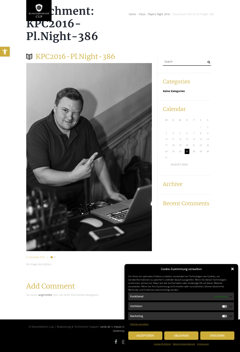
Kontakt (206, 30)
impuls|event (122, 326)
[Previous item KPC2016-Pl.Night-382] (57, 157)
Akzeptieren (145, 335)
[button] (5, 52)
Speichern (217, 335)
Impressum (203, 343)
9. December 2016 (35, 257)
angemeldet (45, 295)
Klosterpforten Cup (66, 30)
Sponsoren (169, 30)
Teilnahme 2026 (136, 30)
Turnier (119, 30)
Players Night (103, 30)
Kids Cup (154, 30)
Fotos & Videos (188, 30)
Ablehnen (181, 335)
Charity (86, 30)
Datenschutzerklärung (184, 343)
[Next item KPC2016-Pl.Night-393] (120, 157)
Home (47, 30)
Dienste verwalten (139, 324)
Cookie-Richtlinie (162, 343)
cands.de (105, 326)
